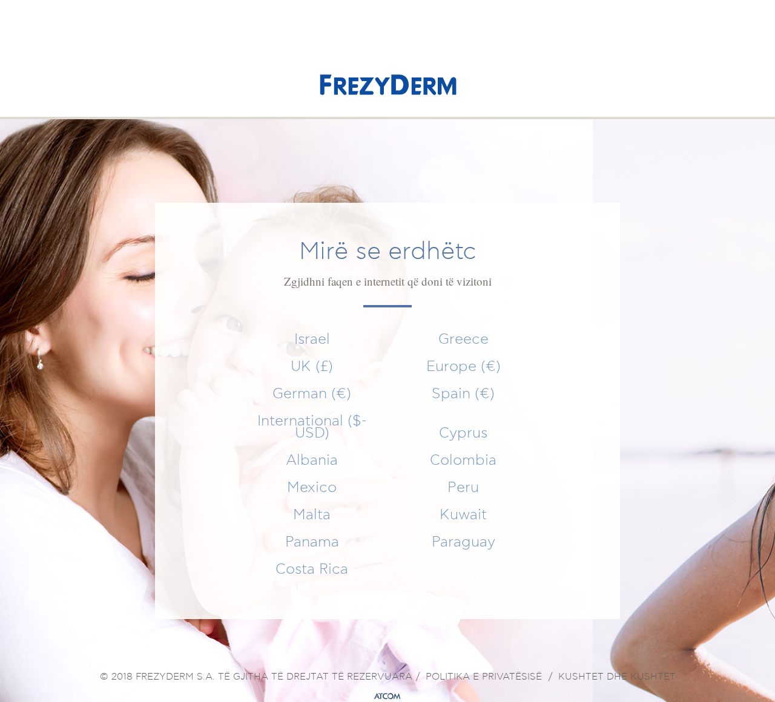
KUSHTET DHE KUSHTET (617, 677)
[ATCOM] (387, 696)
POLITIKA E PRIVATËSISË (484, 677)
